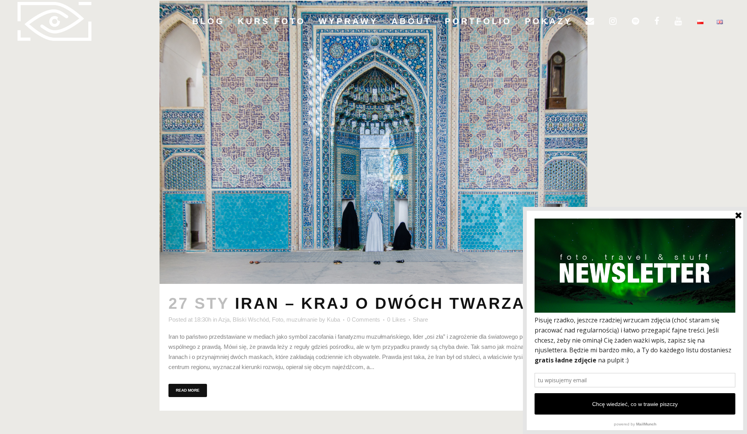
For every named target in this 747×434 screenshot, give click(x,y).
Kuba (333, 319)
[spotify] (636, 21)
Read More (188, 390)
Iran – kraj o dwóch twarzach (393, 303)
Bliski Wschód (251, 319)
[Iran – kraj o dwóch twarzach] (373, 142)
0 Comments (363, 319)
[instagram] (614, 21)
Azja (224, 319)
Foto (277, 319)
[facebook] (658, 21)
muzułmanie (301, 319)
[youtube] (679, 21)
